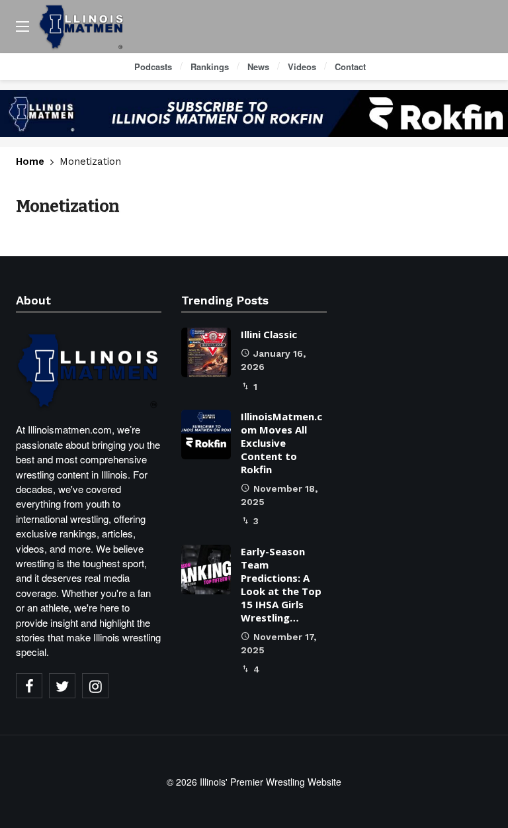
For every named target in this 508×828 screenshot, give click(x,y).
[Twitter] (62, 685)
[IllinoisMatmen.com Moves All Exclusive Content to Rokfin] (206, 434)
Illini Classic (269, 334)
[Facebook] (29, 685)
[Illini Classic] (206, 352)
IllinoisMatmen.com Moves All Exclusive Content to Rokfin (281, 443)
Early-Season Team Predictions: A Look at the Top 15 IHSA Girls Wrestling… (281, 584)
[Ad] (254, 113)
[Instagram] (95, 685)
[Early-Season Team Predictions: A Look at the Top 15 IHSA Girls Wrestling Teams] (206, 569)
